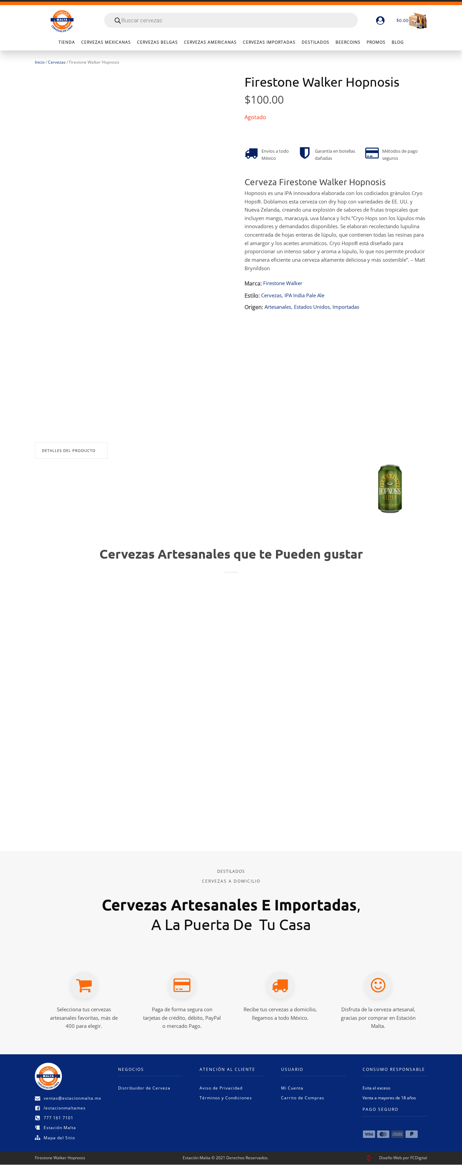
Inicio (40, 62)
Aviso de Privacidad (221, 1088)
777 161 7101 (58, 1118)
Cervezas (57, 62)
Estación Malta (60, 1127)
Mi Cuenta (292, 1088)
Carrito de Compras (302, 1098)
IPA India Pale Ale (304, 295)
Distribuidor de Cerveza (144, 1088)
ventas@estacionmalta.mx (72, 1098)
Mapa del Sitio (59, 1138)
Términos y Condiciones (226, 1098)
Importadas (345, 306)
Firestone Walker (282, 283)
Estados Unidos (312, 306)
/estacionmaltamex (65, 1108)
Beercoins (348, 42)
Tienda (67, 42)
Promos (376, 42)
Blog (398, 42)
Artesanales (277, 306)
